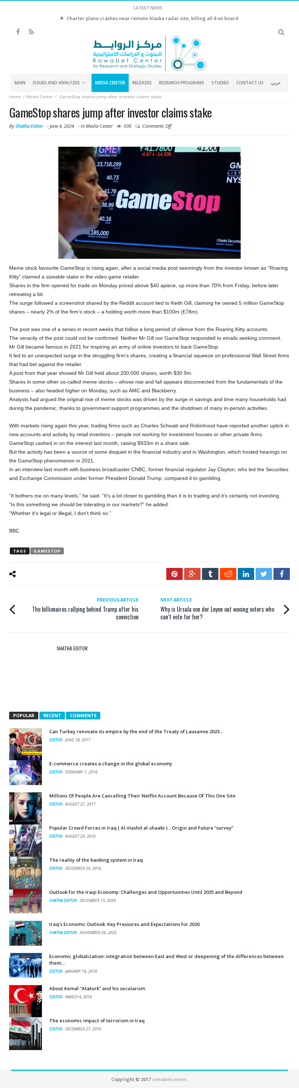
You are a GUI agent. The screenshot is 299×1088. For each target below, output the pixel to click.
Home (15, 96)
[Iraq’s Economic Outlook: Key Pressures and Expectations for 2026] (25, 933)
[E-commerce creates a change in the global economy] (25, 772)
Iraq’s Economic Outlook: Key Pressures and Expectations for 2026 (124, 924)
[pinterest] (174, 574)
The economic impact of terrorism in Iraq (97, 1020)
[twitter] (264, 574)
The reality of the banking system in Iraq (96, 860)
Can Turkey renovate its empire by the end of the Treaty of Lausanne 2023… (136, 731)
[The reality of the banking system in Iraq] (25, 873)
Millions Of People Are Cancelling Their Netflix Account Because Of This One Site (142, 795)
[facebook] (281, 574)
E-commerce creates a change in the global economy (110, 763)
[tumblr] (210, 574)
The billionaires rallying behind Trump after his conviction (85, 609)
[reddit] (228, 574)
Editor (56, 739)
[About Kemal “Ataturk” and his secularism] (25, 1001)
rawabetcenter (169, 1079)
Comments (83, 715)
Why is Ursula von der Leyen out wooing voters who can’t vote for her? (217, 609)
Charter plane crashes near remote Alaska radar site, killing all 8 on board (152, 18)
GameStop (47, 551)
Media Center (39, 96)
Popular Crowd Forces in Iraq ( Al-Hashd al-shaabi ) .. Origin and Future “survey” (141, 827)
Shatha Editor (29, 126)
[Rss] (31, 32)
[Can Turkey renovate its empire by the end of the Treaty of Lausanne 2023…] (25, 744)
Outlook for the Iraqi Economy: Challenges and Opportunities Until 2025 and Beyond (145, 892)
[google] (192, 574)
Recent (52, 715)
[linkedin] (246, 574)
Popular (23, 715)
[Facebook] (17, 32)
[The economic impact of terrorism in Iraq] (25, 1033)
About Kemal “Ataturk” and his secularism (97, 988)
